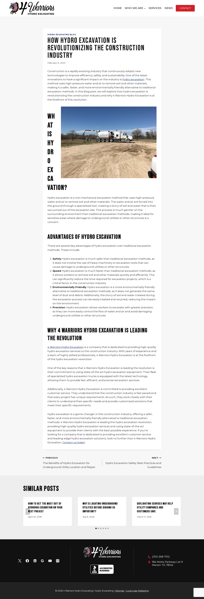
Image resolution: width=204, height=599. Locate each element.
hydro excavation (133, 79)
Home (117, 8)
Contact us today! (73, 442)
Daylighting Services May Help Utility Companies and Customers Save (155, 507)
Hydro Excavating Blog (61, 34)
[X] (19, 561)
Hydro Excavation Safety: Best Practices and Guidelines (133, 463)
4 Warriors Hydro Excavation (65, 347)
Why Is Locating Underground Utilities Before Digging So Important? (100, 507)
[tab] (96, 528)
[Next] (176, 511)
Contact (185, 8)
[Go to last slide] (28, 511)
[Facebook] (27, 561)
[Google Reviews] (42, 561)
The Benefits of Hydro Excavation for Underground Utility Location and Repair (69, 463)
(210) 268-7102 (161, 556)
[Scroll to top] (196, 587)
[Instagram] (57, 561)
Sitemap (119, 590)
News (169, 8)
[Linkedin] (35, 561)
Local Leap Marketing (137, 590)
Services (155, 8)
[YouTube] (50, 561)
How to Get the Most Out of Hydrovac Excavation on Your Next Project (45, 507)
